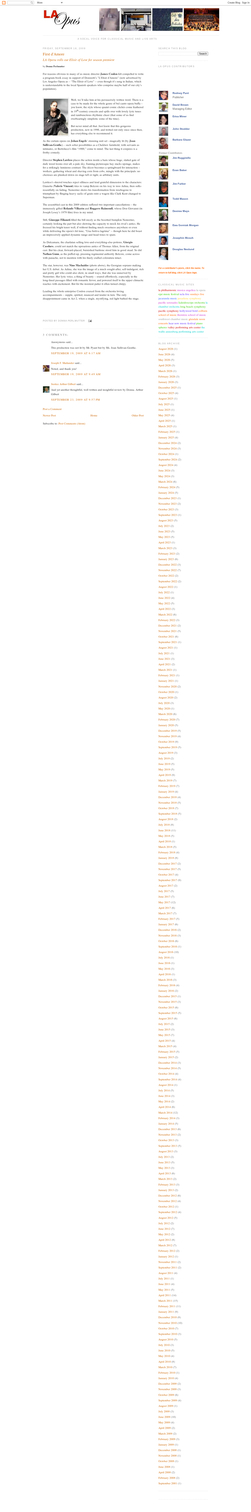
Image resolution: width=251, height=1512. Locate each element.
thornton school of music (191, 315)
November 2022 (167, 570)
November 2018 (167, 802)
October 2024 (166, 454)
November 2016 (167, 935)
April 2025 (164, 420)
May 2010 (164, 1356)
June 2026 (164, 354)
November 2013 (167, 1134)
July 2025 (164, 404)
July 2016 (164, 957)
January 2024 (166, 492)
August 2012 (165, 1217)
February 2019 (166, 786)
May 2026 (164, 360)
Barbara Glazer (182, 139)
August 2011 (165, 1273)
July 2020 (164, 703)
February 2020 (166, 719)
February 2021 (166, 675)
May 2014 (164, 1101)
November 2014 (167, 1068)
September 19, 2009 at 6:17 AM (76, 353)
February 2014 (166, 1118)
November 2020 (167, 686)
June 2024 (164, 470)
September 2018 (167, 813)
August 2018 (165, 819)
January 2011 (166, 1311)
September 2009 (167, 1400)
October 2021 (166, 636)
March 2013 (165, 1179)
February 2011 (166, 1306)
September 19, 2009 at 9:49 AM (76, 374)
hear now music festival (182, 323)
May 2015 (164, 1035)
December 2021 (167, 625)
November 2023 (167, 503)
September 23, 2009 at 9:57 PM (75, 399)
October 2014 (166, 1073)
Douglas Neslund (183, 249)
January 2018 (166, 858)
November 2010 (167, 1323)
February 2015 (166, 1051)
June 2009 (164, 1417)
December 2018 (167, 797)
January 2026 (166, 382)
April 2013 (164, 1173)
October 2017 (166, 874)
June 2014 (164, 1096)
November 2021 (167, 631)
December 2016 (167, 930)
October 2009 (166, 1395)
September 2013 (167, 1146)
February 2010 (166, 1372)
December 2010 (167, 1317)
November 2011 (167, 1262)
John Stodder (181, 128)
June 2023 (164, 531)
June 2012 (164, 1228)
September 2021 (167, 642)
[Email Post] (89, 321)
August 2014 (165, 1085)
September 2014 (167, 1079)
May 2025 (164, 415)
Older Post (138, 415)
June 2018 (164, 830)
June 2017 (164, 896)
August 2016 (165, 952)
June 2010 (164, 1350)
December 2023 (167, 498)
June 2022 (164, 598)
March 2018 (165, 847)
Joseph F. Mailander (62, 363)
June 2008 (164, 1467)
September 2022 (167, 581)
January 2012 (166, 1256)
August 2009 (165, 1406)
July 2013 (164, 1157)
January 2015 (166, 1057)
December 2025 (167, 387)
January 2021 (166, 681)
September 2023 (167, 515)
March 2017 (165, 913)
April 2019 (164, 775)
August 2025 (165, 398)
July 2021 (164, 653)
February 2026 (166, 376)
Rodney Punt (181, 93)
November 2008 (167, 1455)
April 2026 (164, 365)
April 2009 (164, 1428)
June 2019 (164, 764)
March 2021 (165, 669)
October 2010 (166, 1328)
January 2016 (166, 990)
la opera (200, 290)
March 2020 (165, 714)
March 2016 (165, 979)
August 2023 (165, 520)
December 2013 (167, 1129)
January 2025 (166, 437)
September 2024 (167, 459)
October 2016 (166, 941)
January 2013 (166, 1190)
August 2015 (165, 1018)
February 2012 (166, 1251)
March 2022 (165, 614)
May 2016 (164, 968)
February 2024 (166, 487)
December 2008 (167, 1450)
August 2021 (165, 647)
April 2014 (164, 1107)
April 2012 (164, 1239)
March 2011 (165, 1300)
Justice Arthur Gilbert (63, 384)
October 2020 (166, 692)
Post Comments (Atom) (71, 423)
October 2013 (166, 1140)
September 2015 (167, 1013)
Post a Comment (52, 409)
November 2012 (167, 1201)
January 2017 (166, 924)
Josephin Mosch (183, 237)
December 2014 (167, 1062)
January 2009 (166, 1444)
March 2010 (165, 1367)
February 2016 (166, 985)
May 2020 (164, 708)
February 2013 (166, 1184)
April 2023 (164, 542)
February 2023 (166, 553)
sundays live (197, 294)
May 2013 (164, 1168)
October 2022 (166, 575)
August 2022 (165, 587)
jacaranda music (167, 298)
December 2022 (167, 564)
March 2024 (165, 481)
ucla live (184, 294)
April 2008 (164, 1472)
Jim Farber (179, 183)
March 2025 (165, 426)
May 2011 (164, 1289)
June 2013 (164, 1162)
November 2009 (167, 1389)
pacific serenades (168, 302)
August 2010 (165, 1339)
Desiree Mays (181, 211)
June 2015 (164, 1029)
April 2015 (164, 1040)
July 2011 (164, 1278)
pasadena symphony (189, 298)
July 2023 (164, 526)
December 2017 (167, 863)
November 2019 (167, 736)
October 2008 (166, 1461)
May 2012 (164, 1234)
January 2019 (166, 791)
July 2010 (164, 1345)
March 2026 (165, 371)
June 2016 (164, 963)
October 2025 (166, 393)
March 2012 (165, 1245)
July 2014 (164, 1090)
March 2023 (165, 548)
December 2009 (167, 1383)
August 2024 (165, 465)
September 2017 (167, 880)
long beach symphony (193, 306)
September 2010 (167, 1334)
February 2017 (166, 919)
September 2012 (167, 1212)
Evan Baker (180, 170)
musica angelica (186, 290)
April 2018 (164, 841)
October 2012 (166, 1206)
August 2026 (165, 349)
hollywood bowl (189, 311)
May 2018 (164, 836)
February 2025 (166, 431)
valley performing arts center (184, 327)
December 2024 (167, 443)
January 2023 (166, 559)
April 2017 (164, 908)
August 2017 (165, 885)
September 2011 (167, 1267)
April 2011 (164, 1295)
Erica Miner (180, 116)
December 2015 (167, 996)
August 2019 (165, 752)
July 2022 (164, 592)
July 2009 (164, 1411)
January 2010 (166, 1378)
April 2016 (164, 974)
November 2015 (167, 1001)
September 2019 (167, 747)
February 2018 (166, 852)
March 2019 (165, 780)
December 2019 (167, 730)
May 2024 (164, 476)
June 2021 (164, 658)
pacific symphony (168, 311)
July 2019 (164, 758)
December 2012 (167, 1195)
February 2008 (166, 1478)
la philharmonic (167, 290)
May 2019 (164, 769)
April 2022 (164, 609)
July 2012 (164, 1223)
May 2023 (164, 537)
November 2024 (167, 448)
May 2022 (164, 603)
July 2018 (164, 824)
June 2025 (164, 409)
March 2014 (165, 1112)
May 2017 (164, 902)
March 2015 (165, 1046)
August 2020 (165, 697)
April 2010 (164, 1361)
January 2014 (166, 1123)
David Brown (181, 104)
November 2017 (167, 869)
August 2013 (165, 1151)
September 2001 (167, 1483)
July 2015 (164, 1024)
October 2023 (166, 509)
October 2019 (166, 741)
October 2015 (166, 1007)
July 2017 (164, 891)
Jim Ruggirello (182, 157)
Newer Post (49, 415)
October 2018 (166, 808)
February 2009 (166, 1439)
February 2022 (166, 620)
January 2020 (166, 725)
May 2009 (164, 1422)
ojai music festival (168, 294)
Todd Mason (180, 198)
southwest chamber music (173, 319)
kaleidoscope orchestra (192, 302)
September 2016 (167, 946)
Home (93, 415)
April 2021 (164, 664)
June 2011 (164, 1284)
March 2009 (165, 1433)
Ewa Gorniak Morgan (186, 225)
